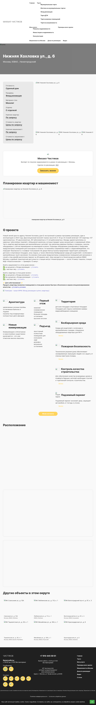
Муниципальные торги (49, 4)
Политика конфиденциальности (38, 696)
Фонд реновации (46, 12)
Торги (79, 659)
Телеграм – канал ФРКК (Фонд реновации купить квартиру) (27, 291)
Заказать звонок (48, 171)
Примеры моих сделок (65, 27)
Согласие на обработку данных (57, 696)
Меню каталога (48, 414)
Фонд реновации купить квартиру (75, 690)
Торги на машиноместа (49, 23)
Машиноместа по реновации (46, 690)
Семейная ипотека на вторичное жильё (22, 690)
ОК (92, 702)
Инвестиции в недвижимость (43, 32)
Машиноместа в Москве (37, 40)
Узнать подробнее (30, 702)
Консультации (38, 36)
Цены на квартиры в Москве (60, 690)
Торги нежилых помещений (50, 19)
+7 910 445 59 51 (48, 656)
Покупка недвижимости (41, 29)
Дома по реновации (54, 40)
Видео (65, 40)
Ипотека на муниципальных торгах (53, 8)
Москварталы (35, 690)
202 (57, 165)
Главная (32, 3)
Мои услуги (81, 662)
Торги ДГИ (44, 15)
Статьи (79, 677)
